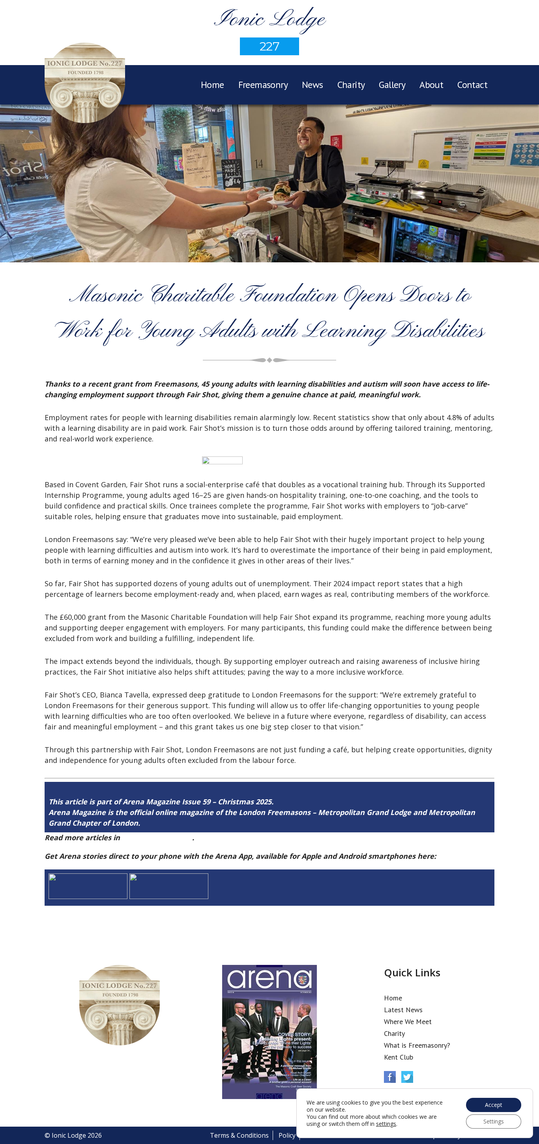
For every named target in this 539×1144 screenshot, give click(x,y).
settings (386, 1123)
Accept (493, 1104)
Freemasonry (263, 85)
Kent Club (398, 1057)
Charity (351, 85)
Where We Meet (408, 1021)
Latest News (403, 1009)
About (431, 85)
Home (212, 85)
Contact (472, 85)
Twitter (407, 1077)
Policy (287, 1135)
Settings (493, 1121)
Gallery (392, 85)
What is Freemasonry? (417, 1045)
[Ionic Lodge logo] (85, 84)
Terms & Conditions (239, 1135)
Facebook (390, 1077)
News (312, 85)
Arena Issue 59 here (157, 837)
